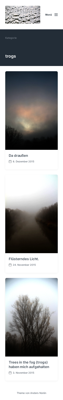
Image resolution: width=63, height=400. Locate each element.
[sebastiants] (22, 15)
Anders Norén (38, 392)
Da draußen (18, 155)
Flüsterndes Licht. (24, 259)
